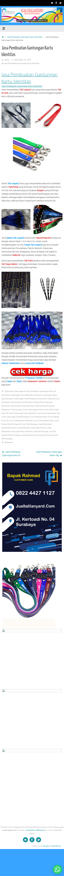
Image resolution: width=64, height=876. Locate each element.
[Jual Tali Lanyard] (52, 3)
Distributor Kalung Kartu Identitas (38, 402)
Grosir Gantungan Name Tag (48, 413)
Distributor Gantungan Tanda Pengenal (21, 398)
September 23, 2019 (22, 60)
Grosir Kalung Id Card (38, 417)
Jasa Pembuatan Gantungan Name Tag (49, 454)
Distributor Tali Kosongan (11, 409)
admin (7, 60)
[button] (57, 869)
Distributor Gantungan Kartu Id (43, 391)
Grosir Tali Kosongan (29, 424)
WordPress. (56, 846)
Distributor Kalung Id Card (48, 398)
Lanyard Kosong (27, 435)
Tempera (46, 846)
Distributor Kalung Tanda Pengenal (40, 406)
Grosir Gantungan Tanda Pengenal (15, 417)
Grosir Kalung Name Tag (43, 420)
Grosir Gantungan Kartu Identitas (22, 413)
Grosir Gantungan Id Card (33, 409)
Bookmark (9, 442)
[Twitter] (60, 3)
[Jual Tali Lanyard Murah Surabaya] (56, 3)
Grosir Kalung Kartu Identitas (21, 420)
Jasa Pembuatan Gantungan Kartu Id (32, 428)
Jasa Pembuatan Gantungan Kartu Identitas (24, 37)
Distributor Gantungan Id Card (17, 391)
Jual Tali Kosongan (41, 431)
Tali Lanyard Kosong (43, 435)
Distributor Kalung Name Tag (13, 406)
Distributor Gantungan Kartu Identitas (17, 395)
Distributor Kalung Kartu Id (12, 402)
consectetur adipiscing (34, 830)
